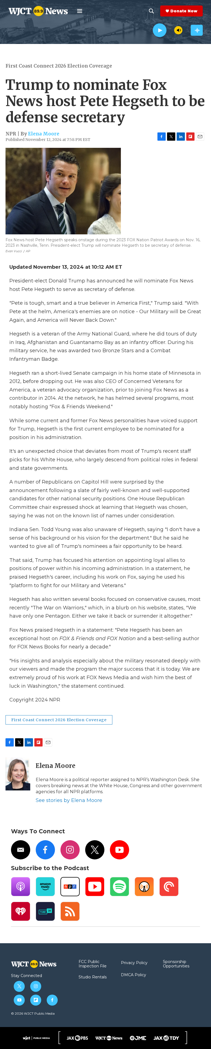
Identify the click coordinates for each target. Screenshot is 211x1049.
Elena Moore (43, 134)
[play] (159, 30)
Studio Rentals (93, 977)
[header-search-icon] (151, 11)
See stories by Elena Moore (69, 800)
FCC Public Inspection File (93, 964)
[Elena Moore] (17, 773)
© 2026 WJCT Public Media (33, 1013)
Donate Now (183, 11)
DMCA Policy (133, 975)
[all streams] (197, 30)
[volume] (178, 30)
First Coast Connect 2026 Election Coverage (58, 66)
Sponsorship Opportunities (176, 964)
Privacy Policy (134, 963)
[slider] (170, 30)
